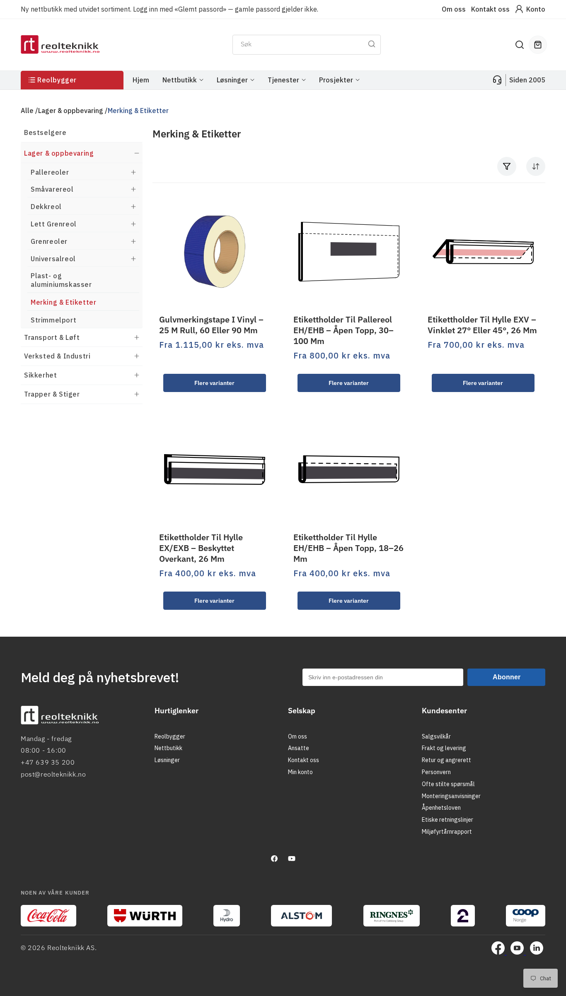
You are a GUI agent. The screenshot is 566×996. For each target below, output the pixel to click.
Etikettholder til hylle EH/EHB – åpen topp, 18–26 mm (348, 548)
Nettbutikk (168, 748)
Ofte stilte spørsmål (448, 784)
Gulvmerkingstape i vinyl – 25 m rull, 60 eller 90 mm (211, 325)
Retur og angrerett (446, 760)
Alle (27, 110)
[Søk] (372, 44)
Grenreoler (49, 241)
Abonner (506, 677)
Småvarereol (52, 189)
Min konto (300, 772)
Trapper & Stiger (52, 394)
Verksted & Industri (57, 356)
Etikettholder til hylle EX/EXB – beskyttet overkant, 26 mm (201, 548)
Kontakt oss (490, 9)
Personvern (436, 772)
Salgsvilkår (436, 736)
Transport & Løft (52, 337)
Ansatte (298, 748)
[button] (519, 45)
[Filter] (506, 166)
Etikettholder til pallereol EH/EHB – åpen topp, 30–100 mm (343, 330)
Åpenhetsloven (441, 807)
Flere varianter (214, 382)
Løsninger (167, 760)
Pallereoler (50, 172)
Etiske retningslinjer (447, 819)
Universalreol (53, 258)
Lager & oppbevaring (70, 110)
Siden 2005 (527, 80)
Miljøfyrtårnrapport (447, 831)
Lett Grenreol (54, 224)
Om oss (454, 9)
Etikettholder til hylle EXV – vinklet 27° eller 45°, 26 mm (482, 325)
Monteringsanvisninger (451, 796)
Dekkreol (46, 206)
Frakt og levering (444, 748)
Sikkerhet (40, 375)
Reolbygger (170, 736)
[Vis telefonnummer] (497, 80)
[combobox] (306, 45)
